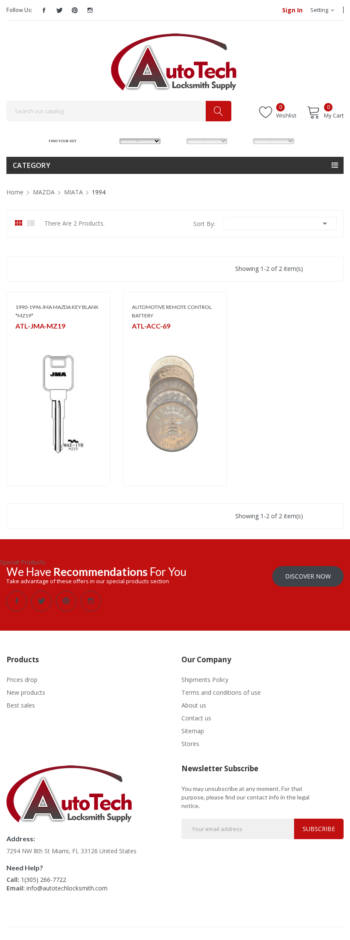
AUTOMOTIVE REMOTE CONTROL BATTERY (172, 311)
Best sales (20, 705)
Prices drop (22, 680)
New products (25, 692)
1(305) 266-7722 (43, 879)
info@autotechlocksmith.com (67, 888)
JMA (19, 337)
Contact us (196, 718)
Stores (190, 744)
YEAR (241, 140)
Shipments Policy (204, 680)
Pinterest (74, 10)
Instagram (90, 10)
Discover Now (308, 576)
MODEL (177, 140)
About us (193, 705)
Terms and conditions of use (221, 692)
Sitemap (192, 731)
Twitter (59, 10)
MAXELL (141, 337)
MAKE (108, 140)
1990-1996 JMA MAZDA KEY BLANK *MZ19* (57, 311)
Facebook (44, 10)
